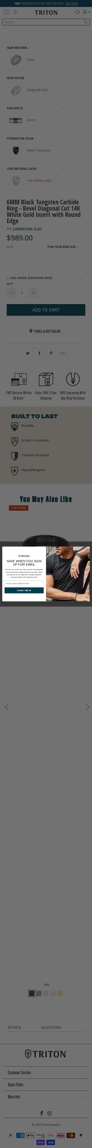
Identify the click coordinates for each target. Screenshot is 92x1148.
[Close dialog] (87, 549)
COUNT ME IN (24, 590)
